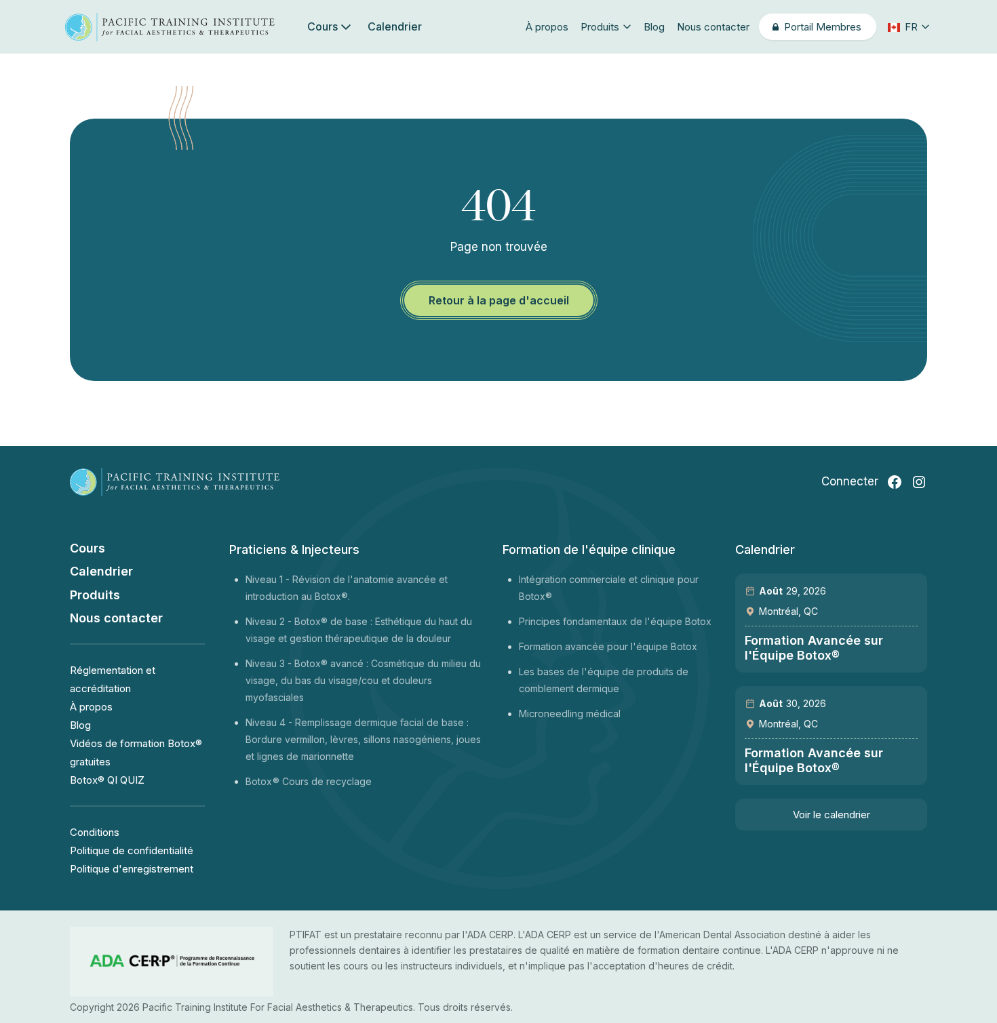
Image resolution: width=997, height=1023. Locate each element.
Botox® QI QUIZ (107, 780)
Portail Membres (823, 26)
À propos (547, 26)
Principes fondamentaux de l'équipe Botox (615, 621)
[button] (908, 27)
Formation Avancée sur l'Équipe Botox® (814, 647)
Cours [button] (322, 26)
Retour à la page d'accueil (499, 300)
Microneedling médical (570, 713)
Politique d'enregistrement (131, 868)
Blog (654, 26)
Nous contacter (713, 26)
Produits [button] (600, 26)
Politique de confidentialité (131, 850)
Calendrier (395, 26)
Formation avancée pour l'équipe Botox (608, 646)
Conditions (94, 832)
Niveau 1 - (269, 579)
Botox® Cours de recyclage (309, 781)
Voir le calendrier (831, 814)
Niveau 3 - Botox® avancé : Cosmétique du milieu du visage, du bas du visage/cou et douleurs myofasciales (363, 680)
